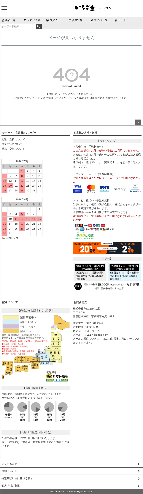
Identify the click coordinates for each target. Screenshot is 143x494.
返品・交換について (13, 148)
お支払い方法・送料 (85, 132)
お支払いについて (11, 144)
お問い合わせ (9, 471)
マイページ (100, 20)
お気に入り (33, 20)
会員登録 (77, 20)
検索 (39, 26)
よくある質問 (9, 463)
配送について (10, 302)
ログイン (55, 20)
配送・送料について (13, 139)
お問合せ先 (80, 302)
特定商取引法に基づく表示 (17, 478)
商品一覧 (10, 20)
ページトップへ (138, 123)
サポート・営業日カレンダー (19, 132)
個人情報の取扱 (10, 485)
